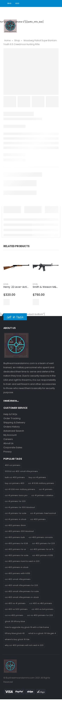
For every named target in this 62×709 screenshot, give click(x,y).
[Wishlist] (56, 21)
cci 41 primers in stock (16, 519)
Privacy (7, 451)
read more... (11, 400)
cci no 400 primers (14, 615)
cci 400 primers (38, 519)
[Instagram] (56, 3)
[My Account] (48, 21)
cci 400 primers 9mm (15, 525)
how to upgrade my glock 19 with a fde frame (27, 627)
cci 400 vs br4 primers (42, 609)
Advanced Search (13, 430)
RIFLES (5, 284)
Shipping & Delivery (14, 422)
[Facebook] (47, 3)
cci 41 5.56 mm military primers (20, 489)
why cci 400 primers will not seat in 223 (24, 645)
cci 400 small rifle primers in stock (22, 597)
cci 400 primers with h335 (17, 573)
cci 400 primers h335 (42, 555)
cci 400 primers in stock (17, 567)
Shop (17, 40)
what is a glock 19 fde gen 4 (42, 633)
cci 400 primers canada (41, 537)
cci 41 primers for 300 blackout (20, 507)
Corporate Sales (12, 447)
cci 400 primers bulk (15, 537)
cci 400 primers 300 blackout (19, 531)
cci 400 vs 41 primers (15, 603)
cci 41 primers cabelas (42, 495)
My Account (10, 435)
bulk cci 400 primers (15, 477)
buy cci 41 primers (37, 477)
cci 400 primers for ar (15, 549)
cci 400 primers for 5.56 (16, 543)
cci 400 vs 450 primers (40, 603)
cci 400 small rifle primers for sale (22, 591)
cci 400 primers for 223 (43, 543)
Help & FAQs (10, 414)
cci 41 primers (45, 489)
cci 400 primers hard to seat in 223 (22, 561)
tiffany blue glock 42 (15, 633)
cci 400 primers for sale (16, 555)
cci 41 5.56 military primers (41, 483)
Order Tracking (11, 418)
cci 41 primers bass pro (16, 495)
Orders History (11, 426)
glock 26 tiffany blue (15, 621)
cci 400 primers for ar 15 (42, 549)
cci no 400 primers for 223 (40, 615)
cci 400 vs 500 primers (16, 609)
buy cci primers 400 (14, 483)
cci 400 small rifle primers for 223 (21, 585)
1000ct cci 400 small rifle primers (21, 471)
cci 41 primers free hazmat (43, 513)
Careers (8, 439)
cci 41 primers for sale (15, 513)
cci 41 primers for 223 (15, 501)
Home (7, 40)
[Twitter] (52, 3)
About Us (8, 443)
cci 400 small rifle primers (18, 579)
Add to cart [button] (6, 302)
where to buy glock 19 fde (17, 639)
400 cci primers (12, 465)
